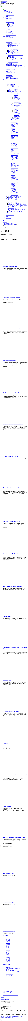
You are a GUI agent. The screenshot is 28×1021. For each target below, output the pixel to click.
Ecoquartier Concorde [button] (7, 68)
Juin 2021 (13, 149)
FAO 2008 (8, 959)
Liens (7, 216)
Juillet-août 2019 (14, 171)
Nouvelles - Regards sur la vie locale (13, 971)
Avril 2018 (13, 186)
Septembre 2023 (14, 123)
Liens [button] (4, 217)
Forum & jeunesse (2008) (13, 45)
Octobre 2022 (14, 133)
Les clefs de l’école (10, 970)
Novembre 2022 (14, 132)
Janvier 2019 (13, 177)
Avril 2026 (10, 25)
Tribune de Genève (10, 972)
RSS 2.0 (11, 1017)
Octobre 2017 (14, 193)
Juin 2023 (13, 125)
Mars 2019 (13, 176)
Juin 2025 (16, 110)
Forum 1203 (3, 2)
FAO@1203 (5, 935)
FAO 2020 (8, 945)
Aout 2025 (16, 112)
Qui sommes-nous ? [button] (7, 11)
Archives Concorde (10, 215)
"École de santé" (11, 63)
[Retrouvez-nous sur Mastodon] (1, 6)
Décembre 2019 (14, 166)
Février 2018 (13, 189)
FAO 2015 (8, 951)
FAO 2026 (8, 938)
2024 (12, 92)
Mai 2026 (10, 26)
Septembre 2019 (14, 170)
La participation (9, 75)
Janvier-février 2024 (15, 118)
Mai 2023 (13, 126)
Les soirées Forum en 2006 (11, 201)
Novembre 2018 (14, 179)
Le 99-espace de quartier (11, 212)
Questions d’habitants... (13, 89)
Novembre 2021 (14, 144)
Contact (2, 997)
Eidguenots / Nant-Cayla (13, 50)
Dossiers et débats (9, 37)
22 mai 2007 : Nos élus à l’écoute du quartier (17, 205)
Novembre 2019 (14, 168)
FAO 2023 (8, 941)
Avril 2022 (13, 139)
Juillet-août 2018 (14, 183)
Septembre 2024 (17, 102)
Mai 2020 (13, 162)
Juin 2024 (16, 93)
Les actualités (8, 73)
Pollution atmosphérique (13, 62)
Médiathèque (8, 77)
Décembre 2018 (14, 178)
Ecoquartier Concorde (10, 69)
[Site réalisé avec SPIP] (2, 1019)
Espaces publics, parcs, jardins (12, 64)
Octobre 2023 (14, 122)
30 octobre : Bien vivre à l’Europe (15, 211)
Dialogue (8, 967)
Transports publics (12, 57)
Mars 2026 (10, 24)
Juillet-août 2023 (14, 124)
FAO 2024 (8, 940)
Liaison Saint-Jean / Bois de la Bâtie (15, 55)
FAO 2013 (8, 953)
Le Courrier (8, 969)
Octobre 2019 (14, 169)
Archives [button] (5, 79)
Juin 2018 (13, 184)
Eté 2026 (10, 29)
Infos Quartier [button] (6, 17)
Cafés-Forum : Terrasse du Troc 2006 (13, 196)
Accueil (4, 220)
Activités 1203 (9, 30)
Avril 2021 (13, 151)
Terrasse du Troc (9, 213)
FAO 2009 (8, 958)
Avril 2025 (16, 108)
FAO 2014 (8, 952)
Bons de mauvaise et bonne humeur (15, 88)
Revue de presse (6, 964)
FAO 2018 (8, 947)
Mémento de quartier (10, 20)
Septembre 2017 (14, 195)
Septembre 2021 (14, 146)
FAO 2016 (8, 950)
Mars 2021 (13, 152)
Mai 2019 (13, 173)
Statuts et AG (8, 16)
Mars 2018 (13, 188)
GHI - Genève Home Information (13, 968)
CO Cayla (8, 40)
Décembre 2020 (14, 155)
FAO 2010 (8, 957)
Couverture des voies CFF (13, 49)
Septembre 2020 (14, 158)
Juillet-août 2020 (14, 159)
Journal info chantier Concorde (12, 78)
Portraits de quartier (12, 90)
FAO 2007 (8, 960)
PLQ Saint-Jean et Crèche (13, 52)
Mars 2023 (13, 129)
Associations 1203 (9, 31)
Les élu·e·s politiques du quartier (12, 33)
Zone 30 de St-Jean (12, 59)
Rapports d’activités (10, 15)
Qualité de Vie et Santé (10, 60)
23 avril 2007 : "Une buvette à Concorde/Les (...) (14, 207)
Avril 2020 (13, 163)
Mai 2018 (13, 185)
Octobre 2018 (14, 180)
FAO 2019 (8, 946)
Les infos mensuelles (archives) (14, 91)
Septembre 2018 (14, 182)
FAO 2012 (8, 954)
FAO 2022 (8, 943)
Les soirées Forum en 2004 (11, 198)
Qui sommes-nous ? (10, 12)
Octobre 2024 (16, 100)
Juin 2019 (13, 172)
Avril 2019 (13, 175)
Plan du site (9, 1016)
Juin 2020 (13, 160)
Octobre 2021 (14, 145)
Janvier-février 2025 (18, 105)
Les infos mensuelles (10, 22)
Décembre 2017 (14, 191)
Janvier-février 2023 (15, 130)
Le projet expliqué (9, 71)
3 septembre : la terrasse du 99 (14, 203)
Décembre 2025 (17, 117)
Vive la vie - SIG (9, 974)
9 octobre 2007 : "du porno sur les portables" (17, 204)
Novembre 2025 (17, 116)
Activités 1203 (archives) (13, 86)
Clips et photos (9, 32)
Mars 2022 (13, 140)
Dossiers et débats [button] (6, 36)
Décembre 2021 (14, 143)
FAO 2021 (8, 944)
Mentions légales (15, 1016)
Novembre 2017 (14, 192)
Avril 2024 (16, 95)
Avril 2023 (13, 128)
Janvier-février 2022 (15, 142)
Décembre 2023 (14, 119)
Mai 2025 (16, 109)
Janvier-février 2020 (15, 165)
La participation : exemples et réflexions (14, 65)
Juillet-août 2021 (14, 148)
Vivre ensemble (9, 42)
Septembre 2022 (14, 135)
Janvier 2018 (13, 190)
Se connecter (3, 1016)
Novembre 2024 (17, 99)
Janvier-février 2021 (15, 153)
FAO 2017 (8, 948)
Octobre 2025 (16, 115)
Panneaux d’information (11, 35)
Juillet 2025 (16, 111)
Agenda (4, 10)
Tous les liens (8, 218)
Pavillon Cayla (11, 46)
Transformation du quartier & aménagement (15, 48)
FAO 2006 (8, 961)
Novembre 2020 (14, 156)
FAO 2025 (8, 939)
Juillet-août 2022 (14, 136)
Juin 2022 (13, 137)
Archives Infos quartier (10, 84)
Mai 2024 (16, 96)
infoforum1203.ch (5, 999)
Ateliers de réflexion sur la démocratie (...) (17, 66)
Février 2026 (11, 23)
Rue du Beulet (11, 56)
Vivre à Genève (9, 975)
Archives (7, 80)
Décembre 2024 (17, 98)
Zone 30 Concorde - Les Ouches (15, 58)
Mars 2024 (16, 97)
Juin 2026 (10, 28)
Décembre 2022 (14, 131)
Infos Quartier (8, 18)
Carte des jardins (9, 76)
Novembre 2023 (14, 120)
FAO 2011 (8, 956)
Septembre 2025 (17, 113)
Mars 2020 (13, 164)
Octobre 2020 (14, 157)
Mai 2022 (13, 138)
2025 (12, 104)
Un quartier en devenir (10, 72)
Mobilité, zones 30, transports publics (13, 53)
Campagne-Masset (9, 39)
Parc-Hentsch (11, 51)
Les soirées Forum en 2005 (11, 199)
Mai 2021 (13, 150)
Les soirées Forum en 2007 (11, 202)
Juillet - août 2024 (17, 103)
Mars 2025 (16, 106)
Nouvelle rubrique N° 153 (13, 197)
